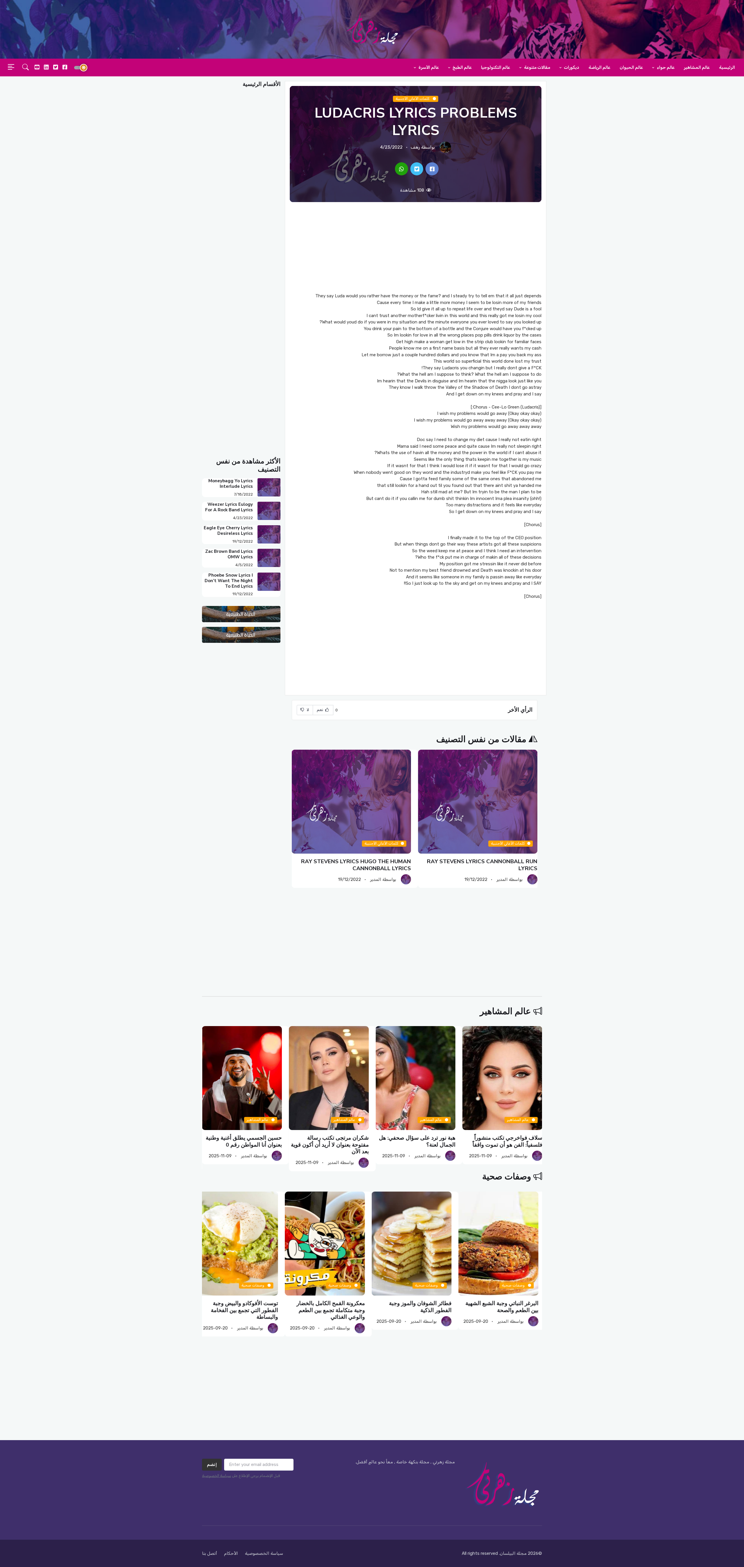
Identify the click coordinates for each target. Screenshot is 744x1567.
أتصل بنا (209, 1553)
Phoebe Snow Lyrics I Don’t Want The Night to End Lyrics (229, 580)
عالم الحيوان (631, 67)
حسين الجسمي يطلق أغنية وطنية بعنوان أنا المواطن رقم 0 (244, 1141)
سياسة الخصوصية (216, 1476)
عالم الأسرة (428, 67)
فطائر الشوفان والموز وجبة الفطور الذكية (424, 1307)
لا (307, 710)
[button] (25, 68)
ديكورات (571, 67)
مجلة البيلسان (513, 1553)
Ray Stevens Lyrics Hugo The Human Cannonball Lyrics (356, 865)
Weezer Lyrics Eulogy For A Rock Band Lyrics (229, 507)
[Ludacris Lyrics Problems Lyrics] (432, 168)
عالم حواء (665, 67)
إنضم (212, 1464)
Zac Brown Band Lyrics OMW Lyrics (229, 554)
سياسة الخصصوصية (264, 1553)
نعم (320, 710)
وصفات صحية (506, 1177)
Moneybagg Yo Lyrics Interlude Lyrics (230, 483)
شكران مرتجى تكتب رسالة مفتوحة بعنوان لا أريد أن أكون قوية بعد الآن (330, 1145)
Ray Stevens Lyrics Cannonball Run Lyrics (482, 865)
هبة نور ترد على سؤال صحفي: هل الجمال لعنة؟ (417, 1141)
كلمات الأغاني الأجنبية (413, 98)
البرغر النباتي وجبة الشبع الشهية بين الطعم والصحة (505, 1307)
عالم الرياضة (599, 67)
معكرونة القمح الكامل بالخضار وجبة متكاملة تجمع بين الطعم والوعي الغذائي (334, 1310)
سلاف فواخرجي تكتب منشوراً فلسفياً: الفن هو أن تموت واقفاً (507, 1141)
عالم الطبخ (462, 67)
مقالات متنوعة (536, 67)
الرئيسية (727, 67)
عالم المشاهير (697, 67)
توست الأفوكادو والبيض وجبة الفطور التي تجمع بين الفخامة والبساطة (248, 1310)
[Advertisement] (415, 247)
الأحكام (231, 1553)
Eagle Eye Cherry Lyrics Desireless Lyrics (228, 530)
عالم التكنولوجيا (495, 67)
